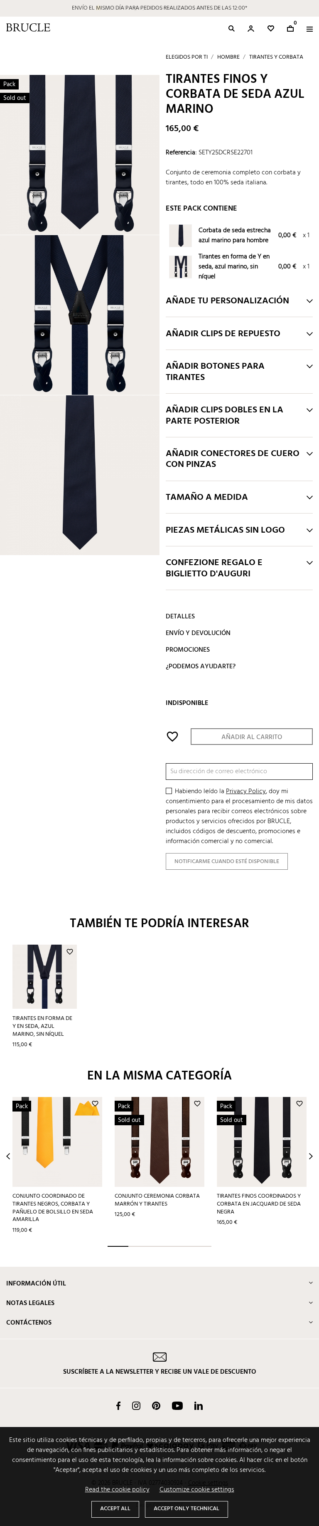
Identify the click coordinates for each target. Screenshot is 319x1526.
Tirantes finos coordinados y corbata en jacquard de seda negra (259, 1203)
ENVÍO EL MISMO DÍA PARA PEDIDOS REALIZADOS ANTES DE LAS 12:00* (159, 8)
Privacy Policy (246, 791)
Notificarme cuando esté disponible (226, 861)
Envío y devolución (198, 633)
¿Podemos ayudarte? (201, 666)
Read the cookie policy (117, 1490)
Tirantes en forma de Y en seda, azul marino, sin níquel (234, 267)
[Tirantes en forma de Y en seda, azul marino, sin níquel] (180, 267)
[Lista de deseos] (270, 28)
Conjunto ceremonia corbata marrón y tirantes (157, 1200)
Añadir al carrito (251, 737)
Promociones (188, 650)
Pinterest (156, 1406)
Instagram (136, 1406)
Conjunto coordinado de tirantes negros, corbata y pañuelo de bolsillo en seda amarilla (52, 1207)
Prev (8, 1156)
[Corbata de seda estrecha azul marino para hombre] (180, 236)
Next (311, 1156)
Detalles (180, 616)
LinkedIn (198, 1406)
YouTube (177, 1406)
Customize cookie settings (197, 1490)
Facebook (118, 1406)
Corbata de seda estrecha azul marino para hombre (235, 236)
